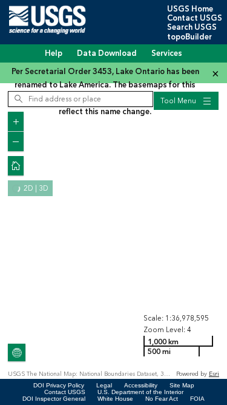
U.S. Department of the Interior (140, 392)
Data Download (107, 53)
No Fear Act (161, 398)
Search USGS (192, 27)
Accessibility (140, 385)
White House (115, 398)
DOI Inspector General (53, 398)
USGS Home (190, 9)
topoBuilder (189, 37)
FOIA (197, 398)
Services (166, 53)
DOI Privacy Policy (58, 385)
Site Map (181, 385)
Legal (104, 385)
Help (53, 53)
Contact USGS (194, 18)
